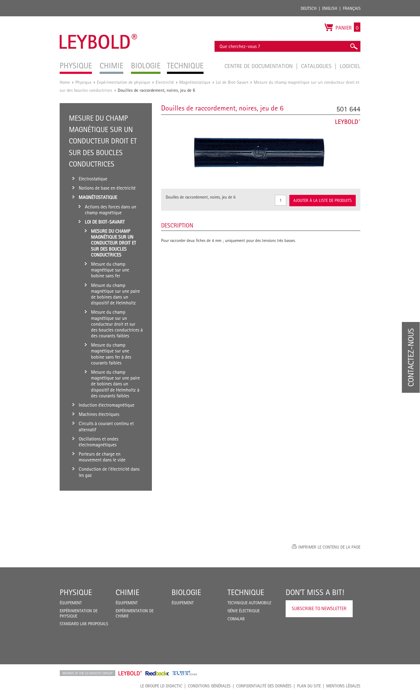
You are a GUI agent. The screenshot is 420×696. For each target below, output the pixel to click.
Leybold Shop (130, 673)
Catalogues (317, 65)
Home (65, 82)
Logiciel (350, 65)
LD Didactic (87, 673)
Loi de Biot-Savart (232, 82)
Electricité (165, 82)
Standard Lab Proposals (84, 623)
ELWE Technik (184, 673)
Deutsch (309, 8)
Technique (246, 592)
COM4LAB (236, 618)
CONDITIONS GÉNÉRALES (209, 685)
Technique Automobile (249, 602)
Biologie (186, 592)
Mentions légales (343, 685)
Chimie (127, 592)
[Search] (354, 46)
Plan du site (309, 685)
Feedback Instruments (157, 673)
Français (352, 8)
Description (177, 225)
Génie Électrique (244, 610)
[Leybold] (98, 19)
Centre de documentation (259, 65)
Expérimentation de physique (123, 82)
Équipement (71, 602)
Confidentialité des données (263, 685)
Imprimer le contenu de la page (329, 547)
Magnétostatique (195, 82)
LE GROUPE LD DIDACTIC (161, 685)
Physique (83, 82)
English (329, 8)
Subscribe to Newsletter (319, 608)
